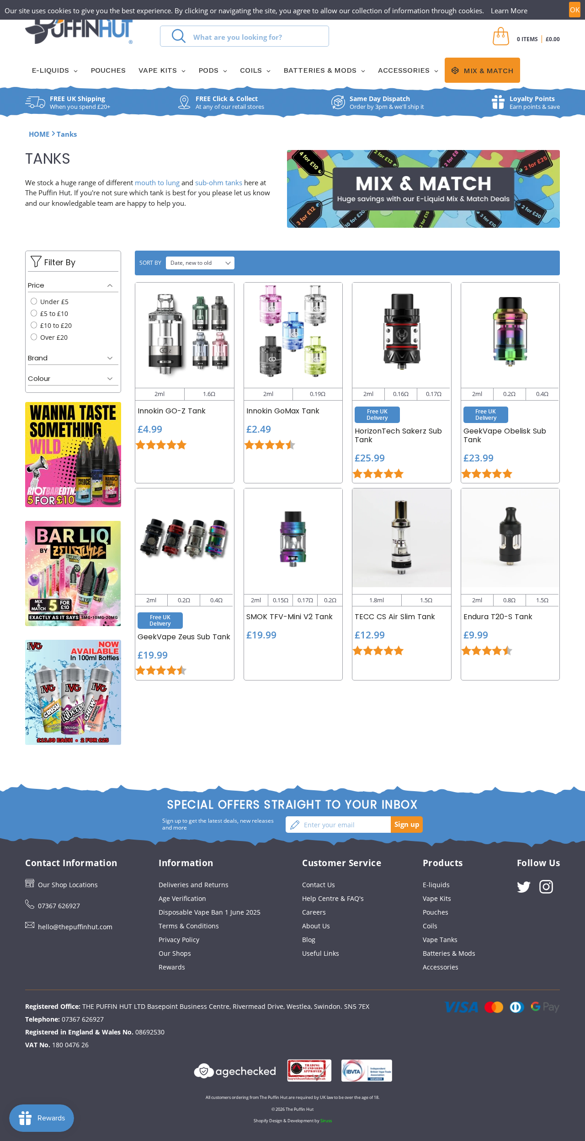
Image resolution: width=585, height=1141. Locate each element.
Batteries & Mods (449, 953)
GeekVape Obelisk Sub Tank (504, 435)
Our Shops (175, 953)
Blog (308, 939)
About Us (316, 925)
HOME (39, 134)
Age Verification (182, 898)
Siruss (326, 1121)
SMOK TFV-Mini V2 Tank (289, 616)
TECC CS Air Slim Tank (395, 616)
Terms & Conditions (189, 925)
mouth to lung (157, 182)
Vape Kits (437, 898)
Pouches (435, 912)
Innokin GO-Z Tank (172, 411)
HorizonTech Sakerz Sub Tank (398, 435)
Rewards (172, 967)
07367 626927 (59, 905)
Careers (314, 912)
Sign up (407, 824)
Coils (430, 925)
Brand (38, 358)
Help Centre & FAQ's (333, 898)
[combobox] (244, 36)
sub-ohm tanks (218, 182)
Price (36, 285)
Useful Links (320, 953)
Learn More (509, 10)
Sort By (150, 263)
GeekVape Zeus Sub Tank (184, 636)
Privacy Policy (179, 939)
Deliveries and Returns (194, 884)
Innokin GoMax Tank (282, 411)
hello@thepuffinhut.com (75, 926)
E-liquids (436, 884)
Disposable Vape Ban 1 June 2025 (210, 912)
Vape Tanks (440, 939)
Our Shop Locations (68, 884)
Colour (39, 378)
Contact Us (318, 884)
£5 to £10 (53, 313)
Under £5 (53, 301)
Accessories (440, 967)
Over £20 (53, 337)
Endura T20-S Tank (497, 616)
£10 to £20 (55, 325)
